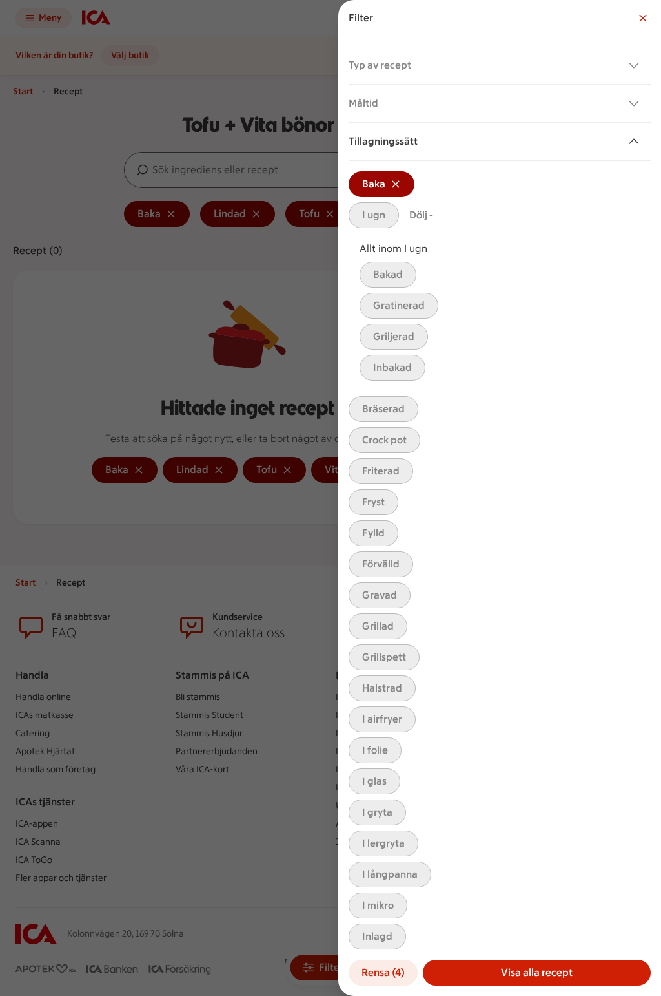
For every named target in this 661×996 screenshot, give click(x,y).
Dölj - (421, 215)
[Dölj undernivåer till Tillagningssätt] (636, 141)
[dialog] (499, 498)
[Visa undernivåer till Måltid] (636, 103)
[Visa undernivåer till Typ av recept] (636, 65)
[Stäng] (643, 18)
